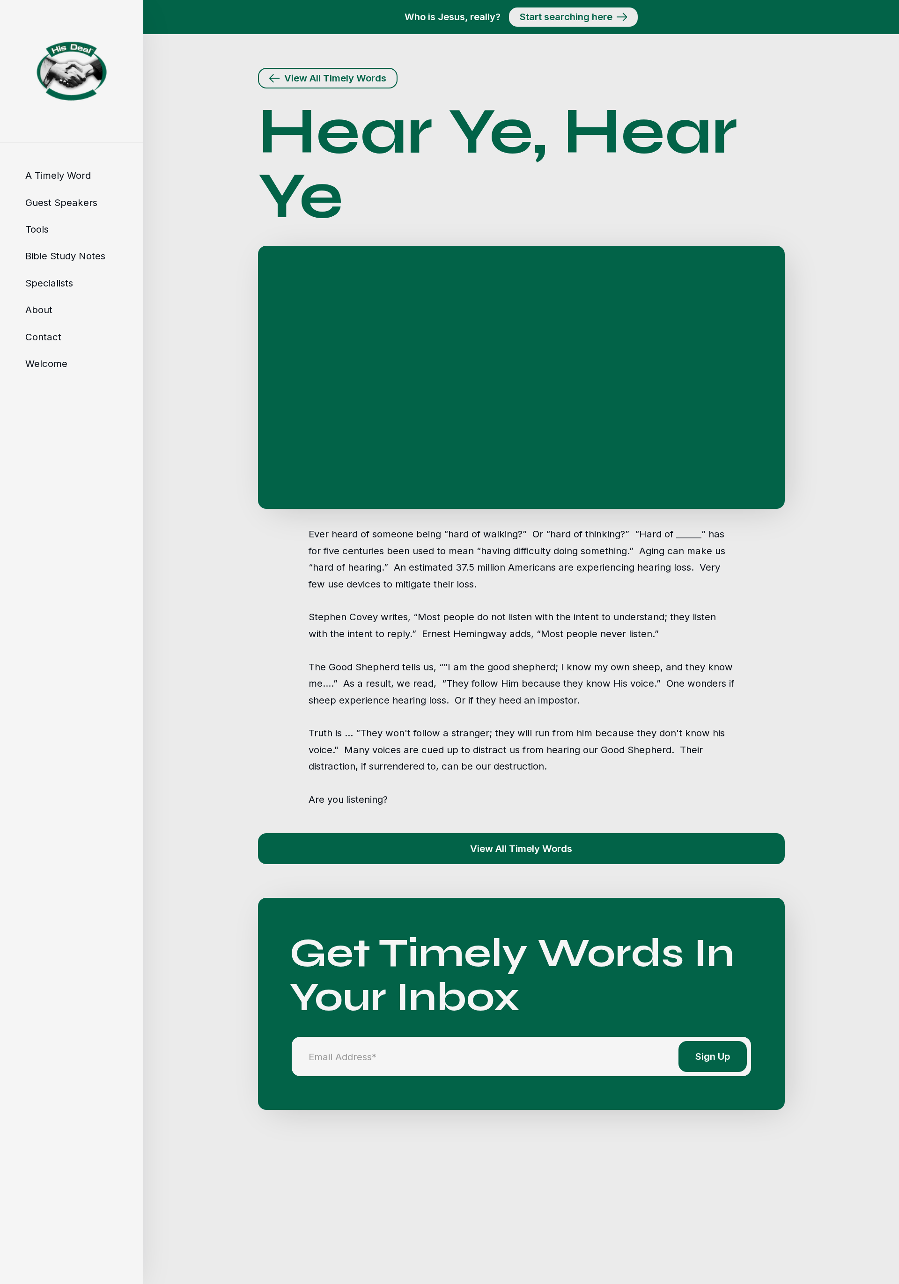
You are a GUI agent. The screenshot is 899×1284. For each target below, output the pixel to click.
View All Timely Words (521, 848)
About (38, 309)
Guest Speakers (61, 202)
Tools (37, 229)
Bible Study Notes (65, 256)
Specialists (49, 283)
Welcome (46, 363)
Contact (43, 336)
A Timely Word (58, 175)
